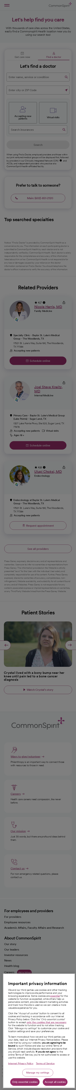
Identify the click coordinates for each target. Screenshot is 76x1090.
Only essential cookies (24, 1082)
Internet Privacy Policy (20, 1063)
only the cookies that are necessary (46, 1022)
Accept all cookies (55, 1082)
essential (55, 995)
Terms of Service (45, 1063)
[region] (39, 1030)
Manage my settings (37, 1072)
